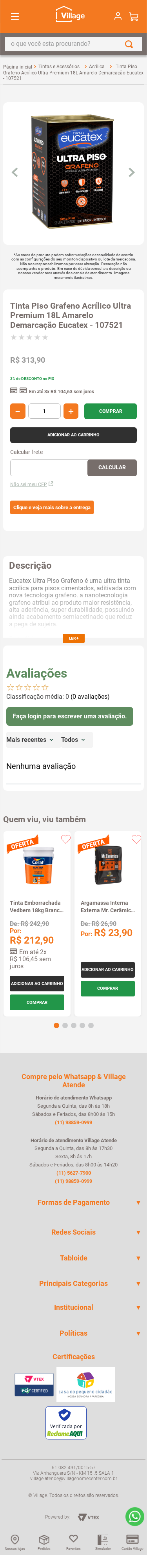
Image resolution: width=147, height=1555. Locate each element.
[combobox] (73, 44)
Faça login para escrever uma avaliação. (70, 716)
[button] (52, 507)
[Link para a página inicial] (17, 67)
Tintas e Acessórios (59, 66)
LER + (73, 638)
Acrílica (97, 66)
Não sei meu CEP (28, 484)
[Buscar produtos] (130, 44)
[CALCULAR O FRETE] (112, 467)
